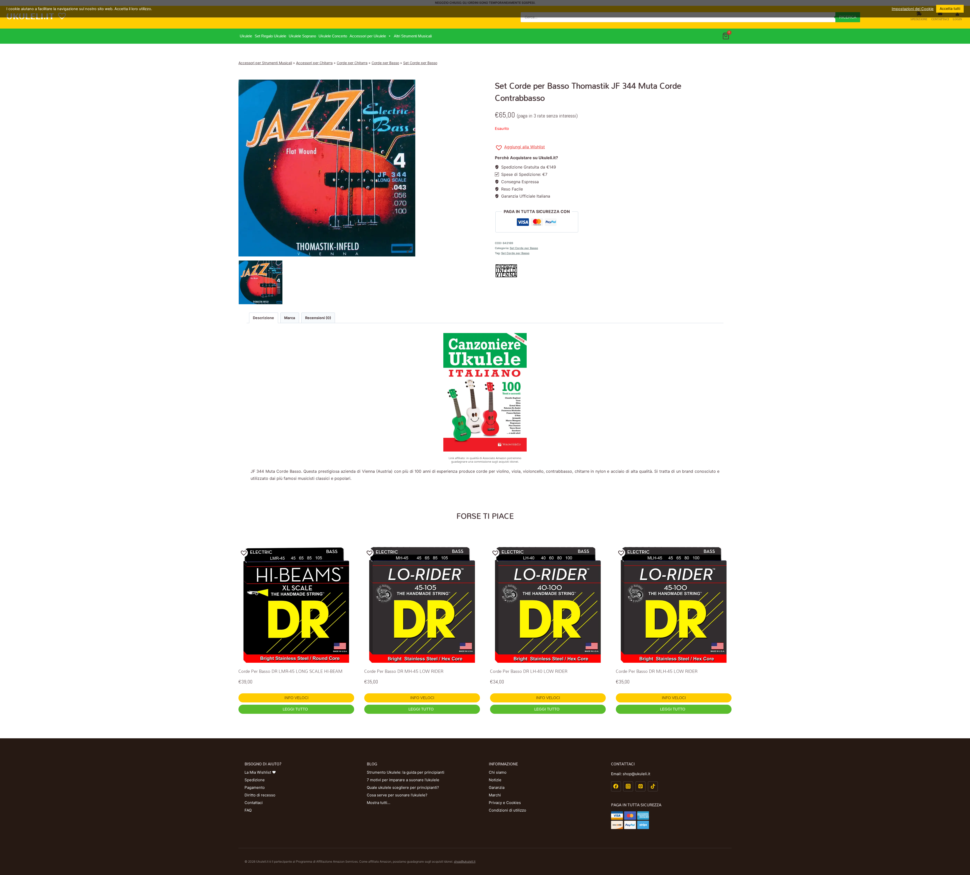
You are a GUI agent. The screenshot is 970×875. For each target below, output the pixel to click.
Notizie (495, 779)
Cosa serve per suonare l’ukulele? (397, 795)
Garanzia (496, 787)
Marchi (495, 795)
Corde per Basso (385, 63)
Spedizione (918, 19)
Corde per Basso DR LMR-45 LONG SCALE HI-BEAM (290, 671)
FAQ (248, 810)
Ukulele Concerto (333, 36)
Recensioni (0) (318, 318)
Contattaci (940, 19)
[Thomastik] (613, 270)
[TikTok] (653, 786)
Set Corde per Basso (420, 63)
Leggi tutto (296, 709)
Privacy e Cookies (505, 802)
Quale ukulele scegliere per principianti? (403, 787)
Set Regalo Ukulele (270, 36)
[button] (389, 36)
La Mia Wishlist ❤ (260, 772)
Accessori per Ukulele (368, 36)
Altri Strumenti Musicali (413, 36)
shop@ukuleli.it (464, 861)
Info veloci (296, 698)
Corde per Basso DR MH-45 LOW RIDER (403, 671)
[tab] (263, 318)
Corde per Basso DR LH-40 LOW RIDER (528, 671)
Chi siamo (497, 772)
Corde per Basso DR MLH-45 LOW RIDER (656, 671)
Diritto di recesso (260, 795)
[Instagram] (628, 786)
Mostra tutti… (378, 802)
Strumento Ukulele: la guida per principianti (405, 772)
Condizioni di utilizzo (507, 810)
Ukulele (246, 36)
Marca (289, 318)
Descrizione (263, 318)
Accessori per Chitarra (314, 63)
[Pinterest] (640, 786)
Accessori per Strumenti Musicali (265, 63)
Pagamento (255, 787)
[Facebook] (616, 786)
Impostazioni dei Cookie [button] (913, 9)
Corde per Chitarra (352, 63)
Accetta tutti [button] (950, 8)
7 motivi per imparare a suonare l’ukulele (403, 779)
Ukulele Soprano (302, 36)
